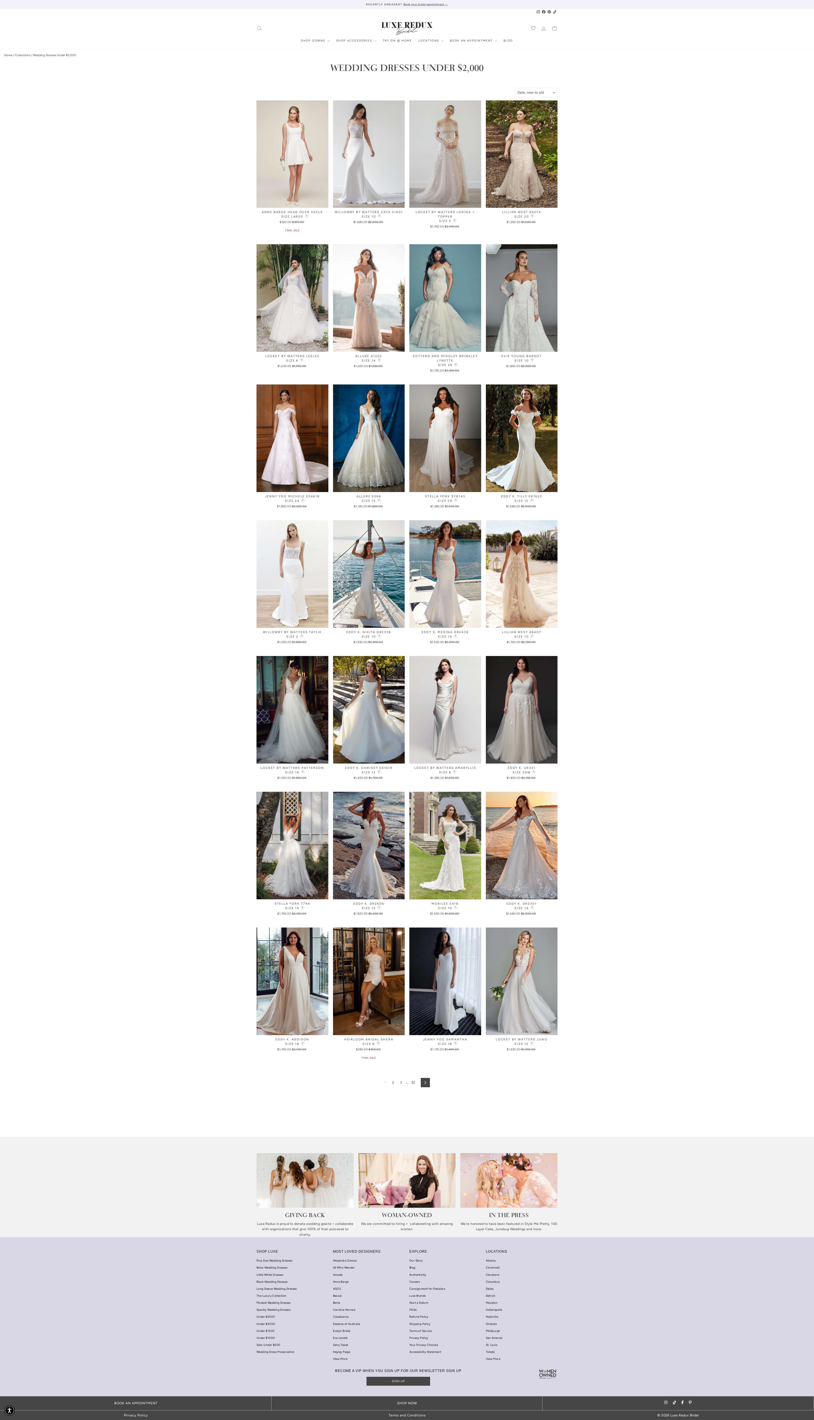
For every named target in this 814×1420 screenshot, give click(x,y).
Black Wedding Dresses (271, 1281)
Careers (414, 1281)
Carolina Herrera (344, 1309)
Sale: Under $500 (268, 1345)
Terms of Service (420, 1331)
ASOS (337, 1288)
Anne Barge (341, 1281)
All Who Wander (344, 1267)
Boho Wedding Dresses (271, 1267)
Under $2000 (265, 1324)
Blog (508, 40)
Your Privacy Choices (423, 1345)
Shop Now (407, 1403)
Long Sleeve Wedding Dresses (276, 1288)
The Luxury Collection (271, 1295)
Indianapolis (494, 1309)
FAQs (413, 1309)
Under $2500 (265, 1316)
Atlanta (491, 1260)
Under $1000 (265, 1338)
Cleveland (492, 1274)
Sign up (398, 1381)
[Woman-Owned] (407, 1180)
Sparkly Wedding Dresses (273, 1309)
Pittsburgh (493, 1331)
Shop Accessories (354, 40)
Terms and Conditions (407, 1415)
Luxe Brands (417, 1295)
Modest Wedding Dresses (273, 1302)
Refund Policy (418, 1316)
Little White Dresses (269, 1274)
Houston (492, 1302)
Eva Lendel (340, 1338)
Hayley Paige (341, 1351)
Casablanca (341, 1316)
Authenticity (417, 1274)
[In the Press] (509, 1180)
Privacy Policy (418, 1338)
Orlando (491, 1324)
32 (413, 1082)
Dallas (490, 1288)
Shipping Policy (419, 1324)
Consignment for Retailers (427, 1288)
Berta (336, 1302)
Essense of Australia (346, 1324)
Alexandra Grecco (345, 1260)
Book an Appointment (472, 40)
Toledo (490, 1351)
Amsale (338, 1274)
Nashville (492, 1316)
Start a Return (419, 1302)
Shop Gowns (314, 40)
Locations (429, 40)
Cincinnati (493, 1267)
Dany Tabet (340, 1345)
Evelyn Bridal (341, 1331)
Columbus (493, 1281)
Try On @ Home (397, 40)
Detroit (490, 1295)
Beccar (337, 1295)
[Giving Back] (305, 1180)
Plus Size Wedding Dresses (274, 1260)
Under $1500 (265, 1331)
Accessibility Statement (425, 1351)
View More (340, 1358)
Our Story (416, 1260)
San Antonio (494, 1338)
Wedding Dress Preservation (275, 1351)
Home (8, 55)
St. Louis (492, 1345)
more (537, 1229)
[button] (9, 1410)
